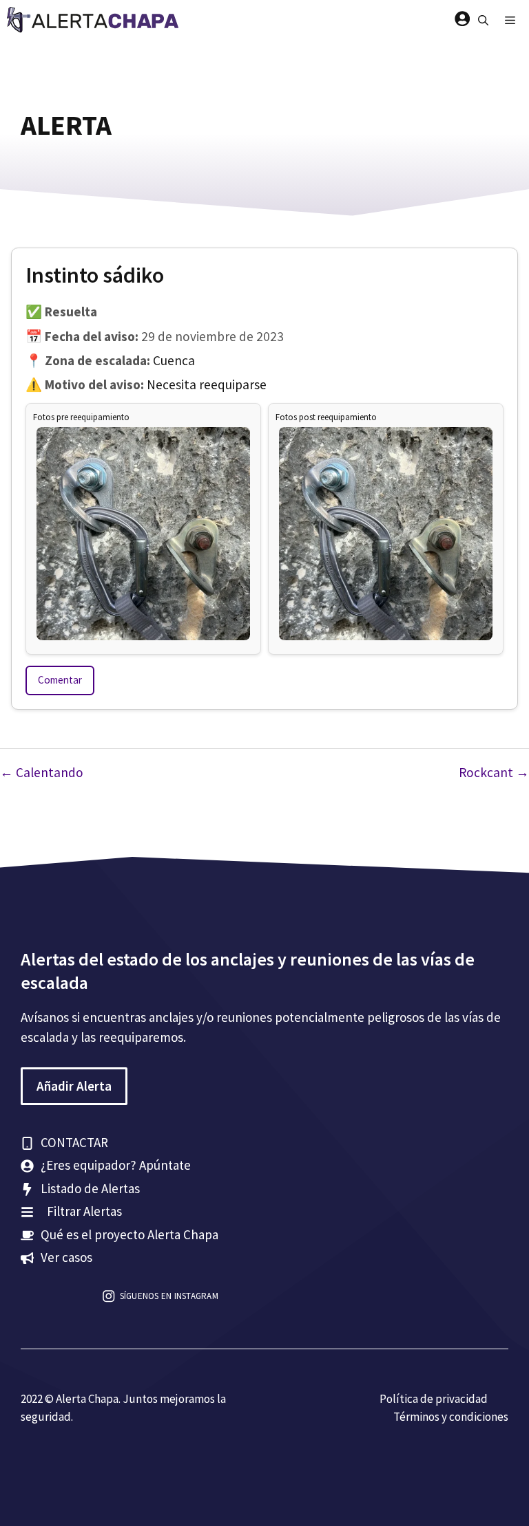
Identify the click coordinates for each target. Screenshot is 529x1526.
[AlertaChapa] (95, 20)
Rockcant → (494, 772)
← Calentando (41, 772)
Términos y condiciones (450, 1416)
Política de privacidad (434, 1398)
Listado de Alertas (90, 1188)
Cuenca (174, 360)
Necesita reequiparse (207, 384)
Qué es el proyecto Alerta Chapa (129, 1234)
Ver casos (66, 1257)
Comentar (60, 679)
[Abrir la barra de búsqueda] (483, 20)
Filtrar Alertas (84, 1211)
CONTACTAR (74, 1142)
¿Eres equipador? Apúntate (116, 1165)
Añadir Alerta (74, 1086)
